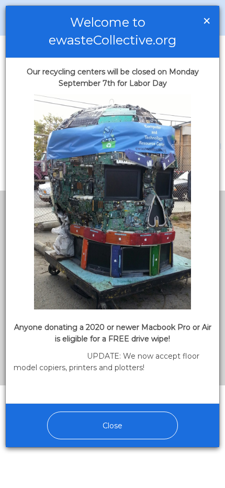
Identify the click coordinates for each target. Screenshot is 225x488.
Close (112, 425)
